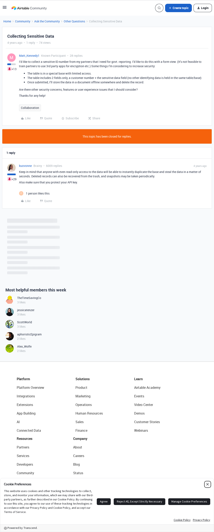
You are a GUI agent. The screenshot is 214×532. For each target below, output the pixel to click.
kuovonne (25, 166)
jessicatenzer (25, 310)
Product (81, 387)
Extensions (25, 404)
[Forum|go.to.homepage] (29, 8)
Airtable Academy (147, 387)
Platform (23, 379)
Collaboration (30, 108)
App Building (26, 413)
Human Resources (89, 413)
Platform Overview (30, 387)
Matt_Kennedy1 (29, 56)
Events (139, 396)
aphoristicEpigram (29, 334)
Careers (78, 455)
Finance (81, 430)
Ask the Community (47, 21)
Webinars (141, 430)
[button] (4, 9)
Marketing (82, 396)
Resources (24, 438)
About (77, 447)
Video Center (143, 404)
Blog (76, 464)
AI (18, 422)
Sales (79, 422)
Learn (138, 379)
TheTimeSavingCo (29, 298)
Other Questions (74, 21)
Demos (139, 413)
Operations (83, 404)
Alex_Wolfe (24, 346)
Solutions (82, 379)
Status (78, 473)
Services (23, 455)
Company (80, 438)
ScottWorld (24, 322)
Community (22, 21)
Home (7, 21)
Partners (23, 447)
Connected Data (29, 430)
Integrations (26, 396)
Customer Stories (147, 422)
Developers (25, 464)
